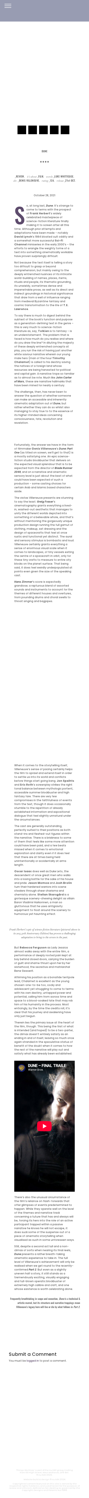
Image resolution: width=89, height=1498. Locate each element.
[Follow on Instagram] (39, 1451)
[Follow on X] (49, 1451)
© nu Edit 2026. (44, 1474)
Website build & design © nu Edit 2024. (45, 1479)
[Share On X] (32, 130)
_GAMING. (44, 1416)
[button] (8, 5)
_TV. (44, 1437)
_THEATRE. (44, 1409)
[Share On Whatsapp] (43, 130)
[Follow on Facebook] (60, 1451)
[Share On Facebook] (21, 130)
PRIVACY (56, 1461)
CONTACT (33, 1461)
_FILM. (44, 1402)
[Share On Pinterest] (54, 130)
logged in (33, 1361)
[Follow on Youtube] (29, 1451)
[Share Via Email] (65, 130)
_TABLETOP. (44, 1423)
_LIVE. (44, 1430)
